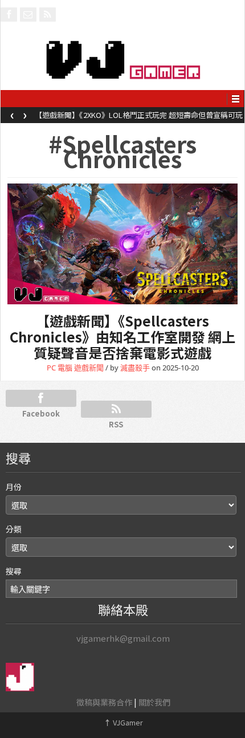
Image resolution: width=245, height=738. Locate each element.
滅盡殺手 (135, 367)
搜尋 (14, 571)
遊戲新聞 (89, 367)
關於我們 (154, 702)
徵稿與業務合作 (104, 702)
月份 (14, 486)
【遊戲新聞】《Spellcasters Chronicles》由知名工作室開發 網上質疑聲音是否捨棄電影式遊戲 (122, 336)
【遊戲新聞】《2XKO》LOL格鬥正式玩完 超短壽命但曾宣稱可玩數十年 (139, 118)
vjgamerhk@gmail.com (123, 638)
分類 (14, 529)
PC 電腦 (59, 367)
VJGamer (123, 722)
